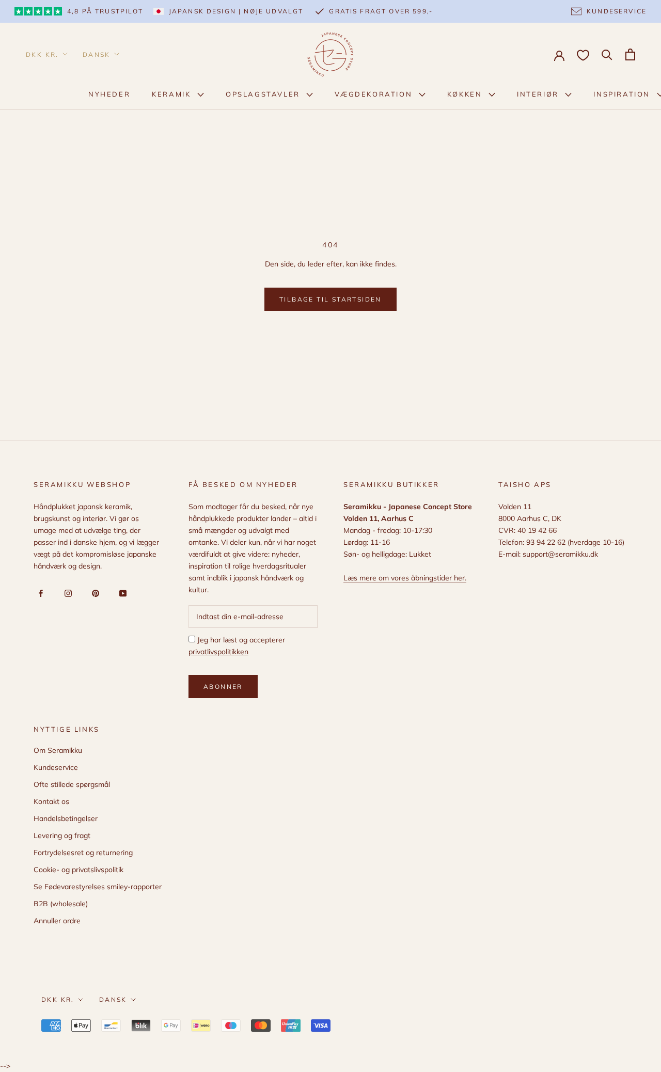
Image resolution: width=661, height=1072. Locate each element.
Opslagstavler (264, 94)
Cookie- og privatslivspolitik (78, 869)
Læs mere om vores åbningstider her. (404, 577)
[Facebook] (39, 593)
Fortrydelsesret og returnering (83, 852)
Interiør (539, 94)
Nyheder (109, 94)
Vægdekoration (375, 94)
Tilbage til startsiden (330, 299)
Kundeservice (56, 767)
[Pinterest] (93, 593)
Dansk (97, 54)
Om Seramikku (58, 750)
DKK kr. (42, 54)
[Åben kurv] (630, 54)
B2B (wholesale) (61, 903)
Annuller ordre (57, 920)
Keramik (173, 94)
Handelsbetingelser (66, 818)
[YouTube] (121, 593)
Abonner (223, 686)
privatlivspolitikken (218, 651)
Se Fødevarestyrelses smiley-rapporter (98, 886)
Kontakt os (51, 801)
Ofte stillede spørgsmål (72, 784)
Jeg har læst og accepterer (236, 645)
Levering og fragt (62, 835)
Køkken (466, 94)
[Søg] (607, 54)
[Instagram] (66, 593)
